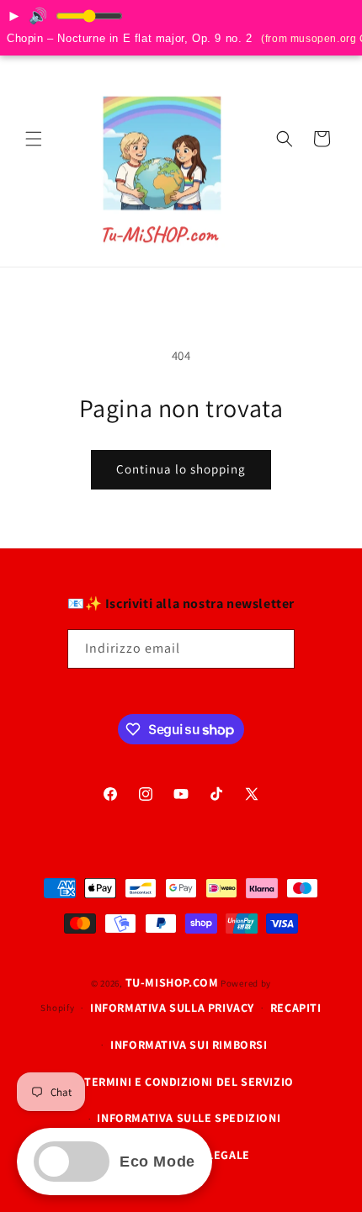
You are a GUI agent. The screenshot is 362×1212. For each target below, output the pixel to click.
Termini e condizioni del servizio (189, 1081)
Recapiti (296, 1007)
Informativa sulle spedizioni (188, 1117)
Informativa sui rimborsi (188, 1044)
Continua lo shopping (181, 469)
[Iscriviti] (275, 649)
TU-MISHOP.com (172, 982)
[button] (33, 138)
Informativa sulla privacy (172, 1007)
